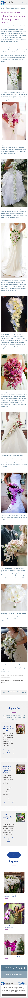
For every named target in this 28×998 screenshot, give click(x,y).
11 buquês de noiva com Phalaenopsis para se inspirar (13, 8)
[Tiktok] (24, 968)
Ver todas (14, 855)
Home (2, 7)
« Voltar (3, 692)
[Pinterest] (19, 968)
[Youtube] (21, 968)
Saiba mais (8, 751)
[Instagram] (13, 968)
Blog (6, 7)
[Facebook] (16, 968)
